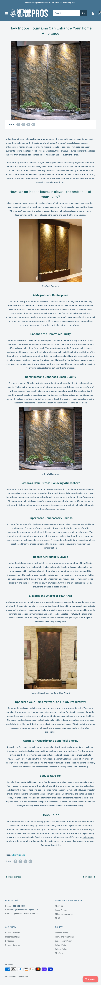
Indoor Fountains (12, 937)
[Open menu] (6, 13)
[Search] (83, 13)
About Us (59, 906)
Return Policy (61, 945)
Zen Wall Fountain (50, 286)
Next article (88, 877)
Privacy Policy (61, 949)
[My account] (93, 13)
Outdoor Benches (12, 945)
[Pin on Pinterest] (23, 124)
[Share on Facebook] (18, 124)
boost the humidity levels (39, 563)
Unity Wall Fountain (50, 474)
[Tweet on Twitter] (28, 124)
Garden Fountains (12, 932)
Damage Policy (61, 932)
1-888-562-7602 (18, 906)
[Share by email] (33, 124)
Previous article (14, 877)
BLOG (57, 918)
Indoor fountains (18, 855)
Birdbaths (9, 941)
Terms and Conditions (64, 937)
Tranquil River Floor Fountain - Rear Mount (50, 693)
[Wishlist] (98, 13)
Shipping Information (64, 914)
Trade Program (61, 910)
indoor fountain (29, 162)
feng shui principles (28, 747)
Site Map (59, 953)
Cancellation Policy (63, 941)
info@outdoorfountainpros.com (24, 909)
